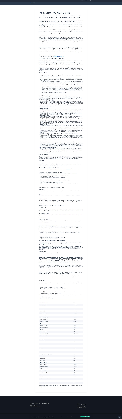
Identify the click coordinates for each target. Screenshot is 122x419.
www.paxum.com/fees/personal (59, 56)
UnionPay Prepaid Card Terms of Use (35, 404)
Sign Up (82, 0)
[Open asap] (119, 417)
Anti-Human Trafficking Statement (35, 406)
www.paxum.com (44, 243)
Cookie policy (69, 416)
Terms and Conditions (33, 405)
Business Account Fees (45, 403)
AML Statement (32, 407)
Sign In (86, 0)
